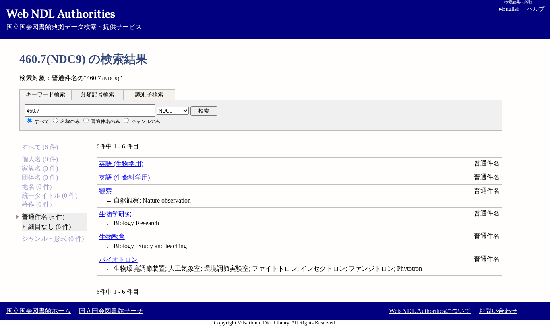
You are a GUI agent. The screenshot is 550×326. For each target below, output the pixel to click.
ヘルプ (535, 9)
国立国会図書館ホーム (38, 310)
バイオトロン (118, 259)
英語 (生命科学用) (124, 177)
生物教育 (112, 236)
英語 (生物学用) (121, 163)
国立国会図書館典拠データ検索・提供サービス (74, 18)
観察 (105, 191)
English (509, 9)
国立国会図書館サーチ (111, 310)
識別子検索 (149, 95)
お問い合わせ (498, 310)
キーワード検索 (45, 95)
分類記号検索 (97, 95)
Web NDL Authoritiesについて (430, 310)
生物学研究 (115, 214)
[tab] (45, 94)
